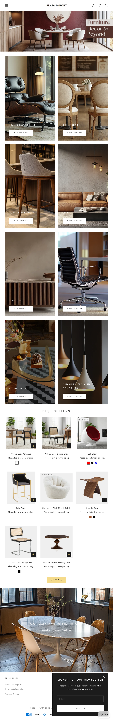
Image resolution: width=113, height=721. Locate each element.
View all (56, 579)
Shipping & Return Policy (15, 689)
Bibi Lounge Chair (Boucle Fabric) (56, 508)
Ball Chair (92, 453)
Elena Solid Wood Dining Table (56, 562)
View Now (56, 635)
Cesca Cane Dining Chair (21, 562)
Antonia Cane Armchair (21, 453)
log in (16, 457)
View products (21, 133)
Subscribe (80, 708)
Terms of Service (12, 694)
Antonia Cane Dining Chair (56, 453)
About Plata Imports (13, 684)
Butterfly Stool (92, 508)
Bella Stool (20, 508)
